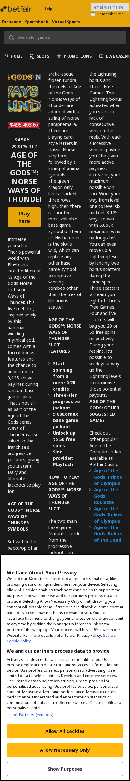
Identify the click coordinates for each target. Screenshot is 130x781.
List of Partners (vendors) (30, 714)
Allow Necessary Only (65, 750)
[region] (65, 667)
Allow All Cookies (65, 731)
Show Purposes (65, 769)
